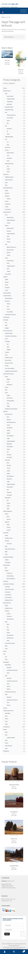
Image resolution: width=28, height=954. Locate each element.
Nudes (8, 524)
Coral (8, 155)
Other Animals (10, 446)
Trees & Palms (8, 274)
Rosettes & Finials (9, 363)
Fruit (6, 244)
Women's (9, 519)
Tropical (8, 223)
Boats (6, 716)
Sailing (8, 406)
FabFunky (5, 411)
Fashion (8, 430)
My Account (4, 951)
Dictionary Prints (8, 414)
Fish (6, 126)
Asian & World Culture (7, 188)
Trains (6, 721)
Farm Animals (9, 427)
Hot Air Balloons (10, 435)
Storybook (7, 287)
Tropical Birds (10, 101)
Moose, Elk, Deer (8, 745)
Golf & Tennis (9, 398)
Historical (7, 541)
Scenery (8, 503)
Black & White (8, 664)
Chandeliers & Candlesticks (11, 336)
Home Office (6, 532)
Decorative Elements (7, 330)
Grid (6, 322)
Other (8, 236)
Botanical (7, 193)
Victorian (9, 530)
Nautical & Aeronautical (10, 549)
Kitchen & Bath (6, 565)
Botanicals (7, 301)
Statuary (8, 198)
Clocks (6, 338)
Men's (8, 516)
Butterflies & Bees (9, 107)
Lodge (8, 438)
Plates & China (8, 360)
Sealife (8, 505)
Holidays (7, 559)
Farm (6, 112)
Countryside (7, 592)
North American (10, 635)
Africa (8, 624)
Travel (6, 724)
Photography (6, 662)
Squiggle (7, 328)
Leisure (6, 387)
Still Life (8, 239)
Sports (6, 285)
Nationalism (9, 443)
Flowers (6, 201)
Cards (8, 382)
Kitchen (6, 570)
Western (5, 729)
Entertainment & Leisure (8, 373)
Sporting (5, 708)
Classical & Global (7, 293)
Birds (6, 93)
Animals (6, 190)
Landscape (5, 581)
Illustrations (9, 479)
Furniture (7, 352)
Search (14, 951)
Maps (6, 546)
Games (6, 376)
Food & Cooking (10, 576)
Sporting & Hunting (9, 163)
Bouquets (9, 231)
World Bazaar (6, 751)
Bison (6, 740)
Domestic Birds (10, 96)
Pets (6, 139)
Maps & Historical (7, 602)
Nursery (6, 282)
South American (10, 638)
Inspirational (7, 204)
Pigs (8, 123)
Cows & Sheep (10, 117)
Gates (6, 182)
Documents (9, 543)
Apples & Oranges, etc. (11, 247)
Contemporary (6, 317)
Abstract (5, 88)
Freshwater (9, 128)
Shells (8, 161)
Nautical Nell (7, 497)
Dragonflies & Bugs (9, 109)
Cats (8, 142)
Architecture (6, 174)
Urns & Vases (8, 209)
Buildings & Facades (9, 177)
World (8, 640)
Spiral (6, 325)
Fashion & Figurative (7, 511)
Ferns (6, 214)
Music (6, 390)
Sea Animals (9, 158)
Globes (6, 535)
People (8, 449)
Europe (8, 632)
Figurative (7, 196)
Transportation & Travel (8, 710)
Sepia (6, 694)
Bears (6, 732)
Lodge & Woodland (11, 99)
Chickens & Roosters (11, 115)
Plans (6, 185)
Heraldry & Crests (9, 357)
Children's (5, 276)
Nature (4, 651)
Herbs (8, 263)
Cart (21, 950)
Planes (6, 718)
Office (6, 551)
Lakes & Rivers (8, 594)
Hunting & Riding (10, 400)
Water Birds (9, 104)
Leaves (6, 258)
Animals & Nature (7, 90)
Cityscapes (7, 586)
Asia (7, 627)
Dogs (8, 144)
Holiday (8, 433)
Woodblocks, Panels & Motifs (11, 371)
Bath (6, 567)
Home (4, 17)
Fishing (8, 169)
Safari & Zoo (7, 147)
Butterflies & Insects (11, 422)
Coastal (8, 425)
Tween (6, 290)
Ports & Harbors (8, 597)
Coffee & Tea (9, 573)
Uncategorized (6, 726)
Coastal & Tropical (7, 295)
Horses (8, 120)
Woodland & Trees (9, 600)
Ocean (8, 134)
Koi (7, 131)
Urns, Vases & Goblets (9, 368)
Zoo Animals (9, 457)
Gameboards (9, 384)
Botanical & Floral (7, 212)
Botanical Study (10, 217)
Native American (10, 619)
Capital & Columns (9, 179)
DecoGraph (5, 320)
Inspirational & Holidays (8, 557)
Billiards (8, 379)
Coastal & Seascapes (9, 589)
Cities (8, 629)
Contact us (4, 881)
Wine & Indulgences (11, 578)
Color (6, 675)
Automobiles (7, 713)
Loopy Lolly (7, 460)
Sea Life (6, 150)
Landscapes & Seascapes (10, 314)
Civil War (8, 613)
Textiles (6, 206)
